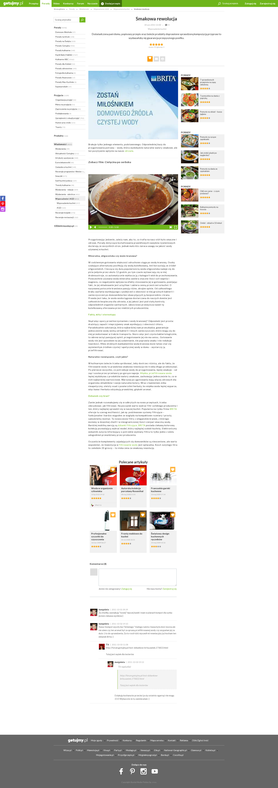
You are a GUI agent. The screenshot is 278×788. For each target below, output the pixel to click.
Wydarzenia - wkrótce (67, 194)
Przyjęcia (61, 95)
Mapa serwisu (157, 740)
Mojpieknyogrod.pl (147, 755)
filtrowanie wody (128, 445)
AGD (61, 207)
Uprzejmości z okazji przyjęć (69, 118)
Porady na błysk (64, 36)
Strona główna (59, 9)
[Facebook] (2, 198)
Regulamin (141, 740)
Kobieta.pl (210, 750)
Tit (107, 644)
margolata (104, 609)
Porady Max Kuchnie (65, 82)
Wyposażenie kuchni (68, 203)
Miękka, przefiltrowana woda (156, 373)
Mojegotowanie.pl (105, 755)
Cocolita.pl (178, 755)
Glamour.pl (196, 750)
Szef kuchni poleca (66, 180)
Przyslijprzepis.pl (126, 755)
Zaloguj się (250, 3)
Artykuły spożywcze (66, 158)
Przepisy (33, 3)
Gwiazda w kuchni (65, 167)
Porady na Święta (65, 41)
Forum (80, 3)
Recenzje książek (65, 212)
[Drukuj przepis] (162, 59)
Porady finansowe (65, 77)
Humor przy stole (65, 122)
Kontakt (172, 740)
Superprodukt (63, 86)
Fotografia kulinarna (65, 73)
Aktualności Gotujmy (67, 153)
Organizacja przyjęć (65, 100)
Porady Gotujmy (65, 45)
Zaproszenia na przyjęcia (68, 109)
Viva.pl (106, 750)
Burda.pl (165, 755)
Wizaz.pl (67, 750)
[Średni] (153, 44)
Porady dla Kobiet (65, 64)
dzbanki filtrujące (127, 425)
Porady (46, 3)
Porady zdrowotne (66, 68)
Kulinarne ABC (64, 59)
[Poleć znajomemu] (156, 59)
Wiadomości (63, 144)
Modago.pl (131, 750)
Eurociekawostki (64, 162)
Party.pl (118, 750)
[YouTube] (156, 770)
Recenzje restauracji (66, 217)
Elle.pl (157, 750)
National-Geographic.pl (175, 750)
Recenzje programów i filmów (70, 171)
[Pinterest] (2, 203)
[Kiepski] (150, 44)
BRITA (173, 409)
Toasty (60, 127)
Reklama (184, 740)
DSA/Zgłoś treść (200, 740)
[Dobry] (156, 44)
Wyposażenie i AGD (67, 199)
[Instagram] (2, 209)
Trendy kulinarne (64, 185)
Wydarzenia (62, 149)
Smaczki (61, 176)
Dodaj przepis (112, 3)
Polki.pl (79, 750)
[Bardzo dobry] (159, 44)
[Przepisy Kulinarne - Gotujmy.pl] (13, 3)
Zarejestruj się (267, 3)
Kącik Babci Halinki (66, 55)
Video (56, 3)
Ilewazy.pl (145, 750)
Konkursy (68, 3)
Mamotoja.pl (93, 750)
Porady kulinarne (65, 50)
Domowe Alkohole (65, 32)
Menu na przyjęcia (65, 104)
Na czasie (92, 3)
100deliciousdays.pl (66, 226)
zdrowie (129, 151)
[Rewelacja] (162, 44)
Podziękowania (63, 113)
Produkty (61, 135)
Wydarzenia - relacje (66, 189)
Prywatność (112, 740)
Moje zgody (96, 740)
